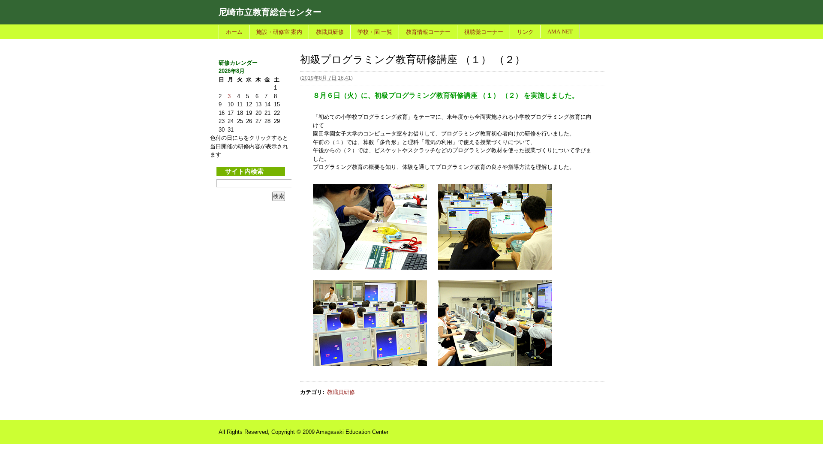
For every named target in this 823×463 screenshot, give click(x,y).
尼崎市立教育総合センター (270, 12)
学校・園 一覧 (374, 32)
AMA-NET (560, 31)
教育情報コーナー (428, 32)
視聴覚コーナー (483, 32)
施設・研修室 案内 (279, 32)
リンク (525, 32)
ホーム (234, 32)
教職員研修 (330, 32)
